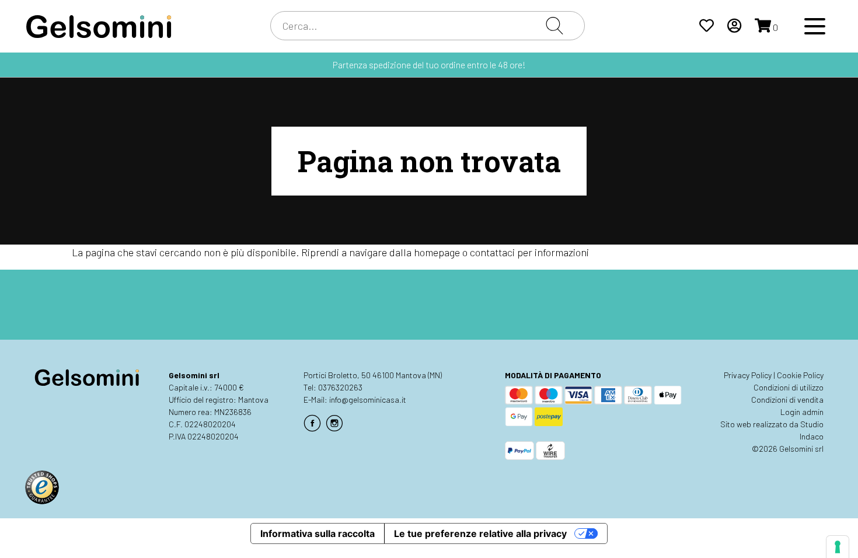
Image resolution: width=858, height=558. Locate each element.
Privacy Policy (748, 375)
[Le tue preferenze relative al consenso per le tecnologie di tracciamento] (837, 547)
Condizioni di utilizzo (789, 387)
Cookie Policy (800, 375)
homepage (437, 252)
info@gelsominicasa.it (367, 399)
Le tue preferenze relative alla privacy (480, 533)
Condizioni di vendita (787, 399)
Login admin (802, 412)
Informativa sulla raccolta (317, 533)
